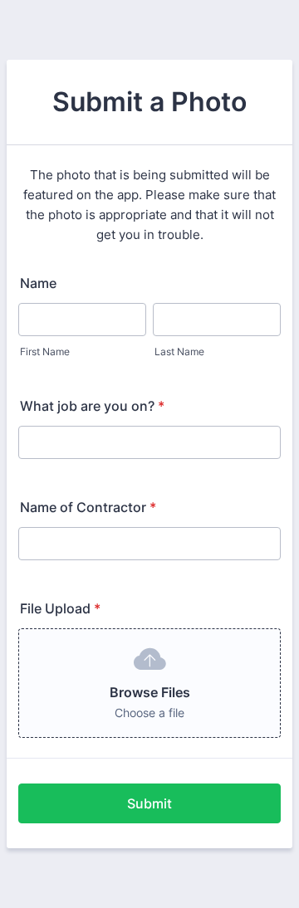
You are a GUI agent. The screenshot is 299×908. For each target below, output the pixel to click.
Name (38, 283)
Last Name (179, 351)
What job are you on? (92, 406)
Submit (149, 803)
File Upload (60, 608)
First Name (45, 351)
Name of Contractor (88, 507)
